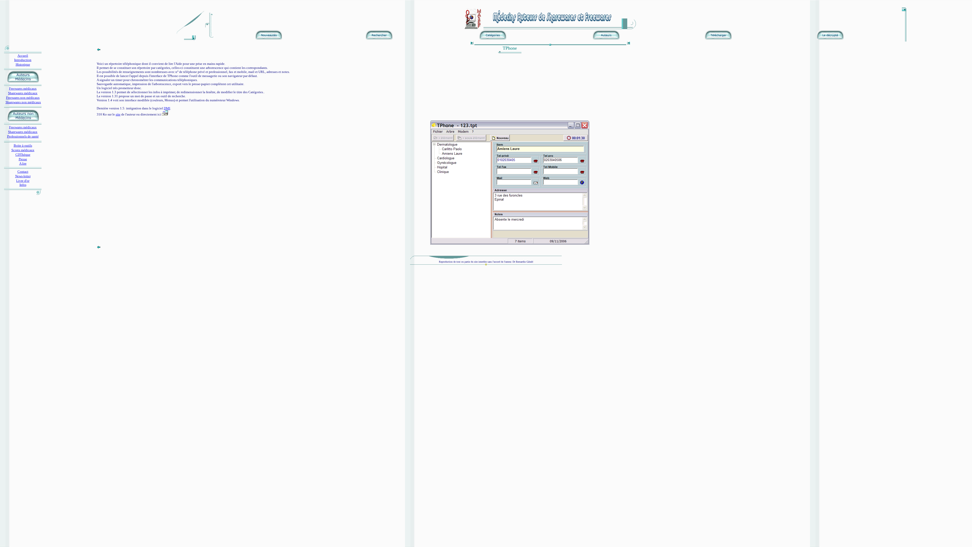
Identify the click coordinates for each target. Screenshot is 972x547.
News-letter (23, 176)
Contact (22, 171)
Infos (22, 185)
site (118, 114)
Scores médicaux (22, 150)
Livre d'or (22, 181)
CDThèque (22, 155)
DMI (167, 108)
